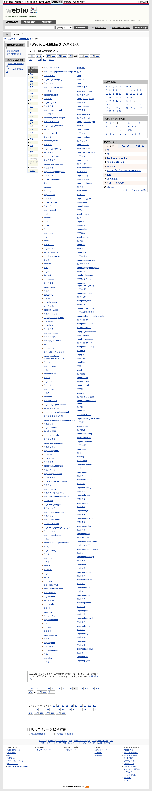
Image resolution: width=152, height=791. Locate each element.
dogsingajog (49, 294)
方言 (94, 743)
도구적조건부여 (84, 328)
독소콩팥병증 (49, 477)
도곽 (79, 453)
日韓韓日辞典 (57, 2)
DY (31, 152)
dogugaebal (82, 229)
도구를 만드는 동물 (85, 397)
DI (31, 100)
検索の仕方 (11, 753)
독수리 (47, 562)
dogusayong (82, 426)
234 (70, 56)
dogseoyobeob (50, 210)
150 (52, 709)
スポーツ (71, 743)
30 (63, 706)
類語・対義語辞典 (16, 2)
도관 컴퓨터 (82, 614)
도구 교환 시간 (83, 118)
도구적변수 (82, 297)
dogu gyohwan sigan (86, 122)
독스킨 (47, 229)
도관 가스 (81, 530)
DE (31, 87)
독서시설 (48, 191)
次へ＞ (51, 60)
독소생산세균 (49, 508)
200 (80, 709)
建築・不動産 (102, 741)
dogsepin (48, 218)
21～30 (140, 146)
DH (31, 97)
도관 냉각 (81, 645)
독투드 (47, 654)
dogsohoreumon (50, 427)
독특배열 (48, 631)
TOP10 (110, 146)
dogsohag (48, 397)
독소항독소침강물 (51, 408)
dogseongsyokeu (51, 95)
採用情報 (98, 755)
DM (31, 113)
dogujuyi (80, 354)
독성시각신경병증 (51, 68)
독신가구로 (48, 283)
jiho (109, 174)
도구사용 (81, 422)
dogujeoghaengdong (85, 308)
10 (54, 706)
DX (31, 149)
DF (31, 90)
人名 (89, 743)
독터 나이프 (49, 600)
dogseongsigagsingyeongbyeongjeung (60, 72)
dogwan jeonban (84, 603)
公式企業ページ (101, 750)
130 (41, 709)
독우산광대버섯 (84, 414)
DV (31, 142)
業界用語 (51, 741)
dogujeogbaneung (84, 293)
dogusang (81, 411)
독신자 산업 (49, 306)
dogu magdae (83, 129)
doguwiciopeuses (84, 441)
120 (36, 709)
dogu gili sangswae (85, 98)
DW (31, 146)
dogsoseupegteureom (53, 535)
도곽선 (80, 468)
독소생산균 (48, 500)
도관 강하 (81, 522)
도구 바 (80, 79)
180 (69, 709)
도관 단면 (81, 514)
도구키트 (81, 358)
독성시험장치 (49, 75)
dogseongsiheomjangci (53, 79)
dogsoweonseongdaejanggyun (56, 543)
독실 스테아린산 (51, 252)
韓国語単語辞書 (38, 734)
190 (74, 709)
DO (31, 120)
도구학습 (81, 233)
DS (31, 133)
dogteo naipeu (50, 604)
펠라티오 (111, 166)
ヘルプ (10, 755)
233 (64, 56)
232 (59, 56)
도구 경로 (81, 110)
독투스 (47, 662)
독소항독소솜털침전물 (53, 416)
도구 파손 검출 (83, 148)
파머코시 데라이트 (116, 162)
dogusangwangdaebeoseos (88, 418)
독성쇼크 (48, 91)
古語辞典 (67, 2)
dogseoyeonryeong (52, 202)
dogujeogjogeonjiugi (85, 347)
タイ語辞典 (128, 772)
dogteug (47, 627)
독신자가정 (48, 329)
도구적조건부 (83, 320)
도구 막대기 (82, 133)
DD (31, 84)
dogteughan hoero (51, 650)
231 (53, 56)
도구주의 (81, 351)
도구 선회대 (82, 164)
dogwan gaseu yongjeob (87, 541)
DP (31, 123)
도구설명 (81, 430)
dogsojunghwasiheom (53, 473)
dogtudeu (48, 658)
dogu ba (80, 83)
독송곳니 (48, 485)
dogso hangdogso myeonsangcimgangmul (54, 357)
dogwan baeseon (84, 480)
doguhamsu (82, 252)
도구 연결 (81, 195)
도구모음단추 (83, 381)
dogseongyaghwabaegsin (54, 118)
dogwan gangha (84, 526)
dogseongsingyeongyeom (55, 87)
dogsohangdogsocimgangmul (56, 412)
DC (31, 81)
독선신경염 (48, 168)
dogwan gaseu (83, 534)
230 (48, 56)
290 (58, 713)
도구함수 (81, 248)
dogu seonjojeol (84, 175)
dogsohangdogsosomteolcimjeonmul (59, 420)
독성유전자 (48, 152)
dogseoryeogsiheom (52, 179)
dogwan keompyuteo (86, 618)
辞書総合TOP (143, 2)
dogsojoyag (49, 458)
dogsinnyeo (49, 348)
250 (36, 713)
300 (44, 60)
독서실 (47, 183)
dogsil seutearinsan (52, 256)
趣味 (64, 743)
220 (91, 709)
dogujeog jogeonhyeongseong (85, 284)
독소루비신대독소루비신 (54, 493)
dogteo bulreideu (51, 596)
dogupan (80, 393)
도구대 (80, 218)
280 (52, 713)
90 (89, 706)
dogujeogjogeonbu (85, 324)
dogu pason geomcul (86, 152)
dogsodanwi (49, 389)
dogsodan (48, 381)
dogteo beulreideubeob (53, 589)
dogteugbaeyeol (50, 635)
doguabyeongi (83, 206)
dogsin (46, 271)
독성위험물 (48, 106)
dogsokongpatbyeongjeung (55, 481)
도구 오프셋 (82, 141)
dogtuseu (81, 68)
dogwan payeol (83, 660)
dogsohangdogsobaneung (55, 404)
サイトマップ (12, 764)
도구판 (80, 389)
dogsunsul (48, 558)
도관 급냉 (81, 553)
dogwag (80, 457)
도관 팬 (80, 653)
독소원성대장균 (50, 539)
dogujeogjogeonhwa (85, 339)
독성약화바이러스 (51, 122)
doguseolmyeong (84, 434)
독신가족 (48, 291)
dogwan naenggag (85, 649)
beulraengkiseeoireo (117, 158)
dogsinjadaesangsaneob (54, 317)
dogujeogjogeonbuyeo (86, 331)
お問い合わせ (70, 750)
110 (30, 709)
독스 (46, 221)
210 (85, 709)
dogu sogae (82, 191)
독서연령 (48, 198)
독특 (46, 623)
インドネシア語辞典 (132, 769)
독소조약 (48, 454)
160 (58, 709)
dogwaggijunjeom (84, 464)
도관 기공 (81, 560)
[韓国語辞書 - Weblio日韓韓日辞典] (21, 14)
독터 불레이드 (50, 593)
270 (47, 713)
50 (72, 706)
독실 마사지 (49, 244)
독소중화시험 (49, 470)
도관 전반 (81, 599)
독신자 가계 (49, 298)
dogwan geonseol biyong (87, 549)
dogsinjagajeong (51, 333)
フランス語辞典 (130, 766)
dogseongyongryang (52, 148)
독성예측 (48, 137)
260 (41, 713)
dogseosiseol (49, 195)
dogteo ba (48, 581)
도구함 (80, 241)
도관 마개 (81, 629)
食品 (84, 743)
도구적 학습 (82, 271)
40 (67, 706)
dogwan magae (83, 633)
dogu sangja (82, 160)
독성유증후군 (49, 160)
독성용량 (48, 145)
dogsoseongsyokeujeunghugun (57, 527)
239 (97, 56)
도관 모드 (81, 637)
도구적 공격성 (83, 264)
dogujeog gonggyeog (86, 260)
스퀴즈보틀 (112, 179)
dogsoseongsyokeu (52, 520)
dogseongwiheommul (53, 110)
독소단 (47, 378)
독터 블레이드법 (51, 585)
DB (31, 77)
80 (85, 706)
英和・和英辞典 (31, 2)
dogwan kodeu (83, 626)
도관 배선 (81, 476)
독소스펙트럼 (49, 531)
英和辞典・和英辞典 (132, 755)
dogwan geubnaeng (85, 557)
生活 (48, 743)
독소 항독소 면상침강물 (54, 352)
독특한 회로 (49, 646)
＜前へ (31, 56)
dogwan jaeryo (83, 595)
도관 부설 (81, 491)
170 (63, 709)
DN (31, 116)
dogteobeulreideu (51, 620)
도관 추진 (81, 507)
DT (31, 136)
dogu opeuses (83, 145)
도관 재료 (81, 591)
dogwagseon (82, 472)
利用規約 (11, 758)
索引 (7, 34)
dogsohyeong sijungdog (54, 435)
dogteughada (49, 643)
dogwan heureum (84, 580)
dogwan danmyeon (85, 518)
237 (86, 56)
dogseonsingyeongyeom (54, 172)
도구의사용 (82, 445)
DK (31, 107)
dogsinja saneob (51, 310)
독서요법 (48, 206)
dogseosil (48, 187)
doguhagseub (83, 237)
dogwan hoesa (83, 587)
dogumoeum (82, 378)
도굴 (79, 366)
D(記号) (33, 171)
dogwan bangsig (84, 487)
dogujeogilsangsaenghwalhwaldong (92, 316)
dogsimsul (48, 264)
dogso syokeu (50, 366)
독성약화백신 (49, 114)
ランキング (18, 34)
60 (76, 706)
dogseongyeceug (51, 141)
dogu (79, 75)
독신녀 (47, 344)
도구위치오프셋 (84, 437)
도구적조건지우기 (85, 343)
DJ (31, 103)
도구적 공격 (82, 256)
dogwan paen (82, 656)
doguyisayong (83, 449)
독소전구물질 (49, 447)
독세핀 (47, 214)
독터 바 (47, 577)
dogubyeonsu (83, 214)
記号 (130, 130)
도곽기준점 (82, 461)
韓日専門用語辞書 (65, 734)
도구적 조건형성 (84, 279)
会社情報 (98, 753)
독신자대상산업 (50, 314)
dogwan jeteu (82, 610)
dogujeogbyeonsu (84, 301)
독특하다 (48, 639)
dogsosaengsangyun (52, 504)
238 (92, 56)
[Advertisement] (94, 12)
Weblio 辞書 (10, 39)
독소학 (47, 393)
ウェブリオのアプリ (45, 750)
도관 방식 (81, 484)
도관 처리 (81, 499)
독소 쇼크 (48, 362)
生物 (78, 743)
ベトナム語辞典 (130, 775)
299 (39, 60)
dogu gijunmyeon (84, 91)
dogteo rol (48, 612)
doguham (81, 244)
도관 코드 (81, 622)
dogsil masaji (49, 248)
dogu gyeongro (83, 114)
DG (31, 94)
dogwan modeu (83, 641)
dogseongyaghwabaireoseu (55, 125)
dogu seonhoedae (84, 168)
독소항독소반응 (50, 401)
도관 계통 (81, 568)
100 (94, 706)
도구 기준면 (82, 87)
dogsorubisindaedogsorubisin (56, 497)
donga (110, 187)
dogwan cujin (82, 510)
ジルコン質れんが (115, 183)
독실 (46, 237)
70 (81, 706)
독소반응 (48, 370)
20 (58, 706)
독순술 (47, 554)
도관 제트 (81, 606)
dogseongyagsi (50, 133)
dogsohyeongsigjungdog (54, 443)
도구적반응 (82, 289)
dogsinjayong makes (52, 341)
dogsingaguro (49, 287)
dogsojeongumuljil (51, 450)
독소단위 (48, 385)
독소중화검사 (49, 462)
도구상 (80, 407)
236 (81, 56)
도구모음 (81, 374)
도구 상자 (81, 156)
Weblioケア (128, 780)
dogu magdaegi (83, 137)
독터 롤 (47, 608)
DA (31, 74)
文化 (43, 743)
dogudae (80, 221)
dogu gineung (83, 106)
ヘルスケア (56, 743)
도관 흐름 (81, 576)
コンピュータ (61, 741)
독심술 (47, 260)
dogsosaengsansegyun (54, 512)
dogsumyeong (50, 550)
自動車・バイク (80, 741)
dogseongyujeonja (51, 156)
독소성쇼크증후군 (51, 523)
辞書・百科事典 (104, 743)
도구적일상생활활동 (86, 312)
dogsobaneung (50, 374)
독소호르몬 (48, 424)
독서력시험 (48, 175)
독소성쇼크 (48, 516)
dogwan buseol (83, 495)
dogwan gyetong (84, 572)
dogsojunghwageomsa (53, 466)
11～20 (125, 146)
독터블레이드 (49, 616)
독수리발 (48, 570)
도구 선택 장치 (83, 179)
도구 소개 (81, 187)
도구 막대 (81, 125)
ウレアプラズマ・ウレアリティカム (124, 170)
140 (47, 709)
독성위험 (48, 98)
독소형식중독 (49, 439)
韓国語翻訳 (47, 22)
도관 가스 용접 (83, 537)
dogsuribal (48, 573)
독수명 (47, 547)
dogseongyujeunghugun (54, 164)
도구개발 (81, 225)
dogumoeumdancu (85, 385)
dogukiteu (81, 362)
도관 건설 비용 (83, 545)
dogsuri (47, 566)
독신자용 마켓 (50, 337)
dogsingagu (49, 279)
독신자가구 (48, 321)
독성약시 (48, 129)
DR (31, 129)
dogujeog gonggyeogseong (88, 267)
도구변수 (81, 210)
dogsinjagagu (49, 325)
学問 (111, 741)
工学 (94, 741)
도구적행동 (82, 304)
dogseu (47, 225)
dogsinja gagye (50, 302)
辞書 (6, 2)
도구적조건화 (83, 335)
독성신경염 (48, 83)
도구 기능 (81, 102)
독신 (46, 267)
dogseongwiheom (51, 102)
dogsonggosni (50, 489)
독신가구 (48, 275)
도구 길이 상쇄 (83, 95)
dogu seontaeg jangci (86, 183)
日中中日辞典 (44, 2)
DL (31, 110)
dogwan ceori (82, 503)
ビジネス (42, 741)
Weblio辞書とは (13, 750)
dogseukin (48, 233)
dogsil (46, 241)
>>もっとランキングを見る (135, 190)
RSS (87, 786)
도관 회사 (81, 583)
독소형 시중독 (50, 431)
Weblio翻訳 (128, 758)
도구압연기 (82, 202)
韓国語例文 (29, 22)
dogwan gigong (83, 564)
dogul (79, 370)
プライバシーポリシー (16, 761)
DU (31, 139)
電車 (70, 741)
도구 (79, 72)
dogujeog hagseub (85, 275)
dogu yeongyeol (84, 198)
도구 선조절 (82, 172)
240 (30, 60)
